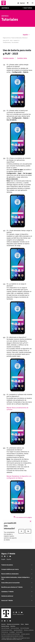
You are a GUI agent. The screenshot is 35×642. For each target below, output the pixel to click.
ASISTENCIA (5, 8)
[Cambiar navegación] (28, 8)
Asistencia (4, 16)
